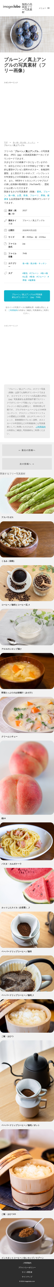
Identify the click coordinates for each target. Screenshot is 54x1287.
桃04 (3, 818)
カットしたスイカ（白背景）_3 (15, 907)
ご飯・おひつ (7, 1036)
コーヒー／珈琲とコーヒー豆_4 (15, 604)
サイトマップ (27, 1277)
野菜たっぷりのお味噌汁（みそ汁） (17, 692)
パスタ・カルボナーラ (11, 864)
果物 (43, 195)
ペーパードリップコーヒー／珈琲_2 (17, 995)
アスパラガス (7, 517)
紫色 (39, 191)
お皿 (19, 195)
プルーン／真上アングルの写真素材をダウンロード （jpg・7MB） (27, 295)
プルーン (35, 273)
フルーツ (34, 195)
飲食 (25, 195)
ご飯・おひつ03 (8, 1214)
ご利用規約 (13, 310)
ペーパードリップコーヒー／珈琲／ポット (20, 1125)
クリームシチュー (9, 736)
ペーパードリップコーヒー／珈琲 (16, 951)
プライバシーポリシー (27, 1267)
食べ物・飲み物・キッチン (34, 263)
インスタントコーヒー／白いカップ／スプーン (22, 1258)
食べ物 (11, 195)
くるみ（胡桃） (8, 561)
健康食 (33, 280)
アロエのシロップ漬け (11, 649)
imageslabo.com (29, 1281)
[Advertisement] (27, 112)
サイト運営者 (27, 1272)
